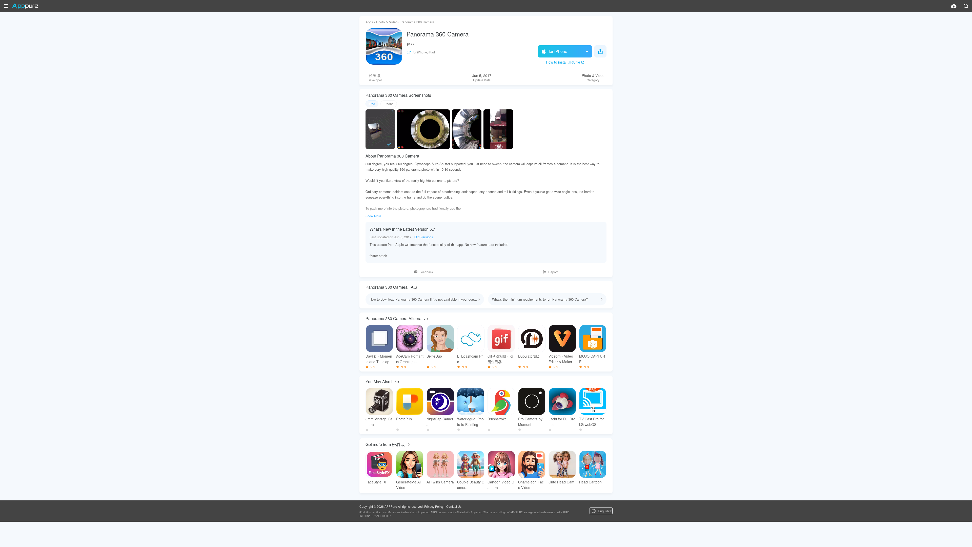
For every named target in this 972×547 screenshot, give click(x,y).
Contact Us (453, 506)
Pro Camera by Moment (530, 421)
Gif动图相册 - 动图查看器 (500, 359)
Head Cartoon (590, 481)
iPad (372, 104)
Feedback (426, 272)
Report (553, 272)
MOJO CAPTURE (592, 359)
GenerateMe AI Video (408, 484)
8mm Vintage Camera (379, 421)
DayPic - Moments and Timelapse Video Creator (379, 359)
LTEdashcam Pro (470, 359)
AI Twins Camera (440, 481)
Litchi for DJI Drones (562, 421)
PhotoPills (404, 418)
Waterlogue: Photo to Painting (470, 421)
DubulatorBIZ (528, 356)
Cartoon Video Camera (501, 484)
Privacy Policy (433, 506)
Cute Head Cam (561, 481)
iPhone (389, 104)
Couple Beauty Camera (470, 484)
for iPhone (558, 51)
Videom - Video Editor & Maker (561, 359)
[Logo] (25, 6)
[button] (6, 6)
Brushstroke (497, 418)
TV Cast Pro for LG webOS (591, 421)
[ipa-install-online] (954, 6)
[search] (966, 6)
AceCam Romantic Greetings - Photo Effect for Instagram (409, 359)
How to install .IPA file (563, 62)
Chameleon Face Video (531, 484)
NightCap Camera (440, 421)
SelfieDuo (434, 356)
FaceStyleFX (376, 481)
